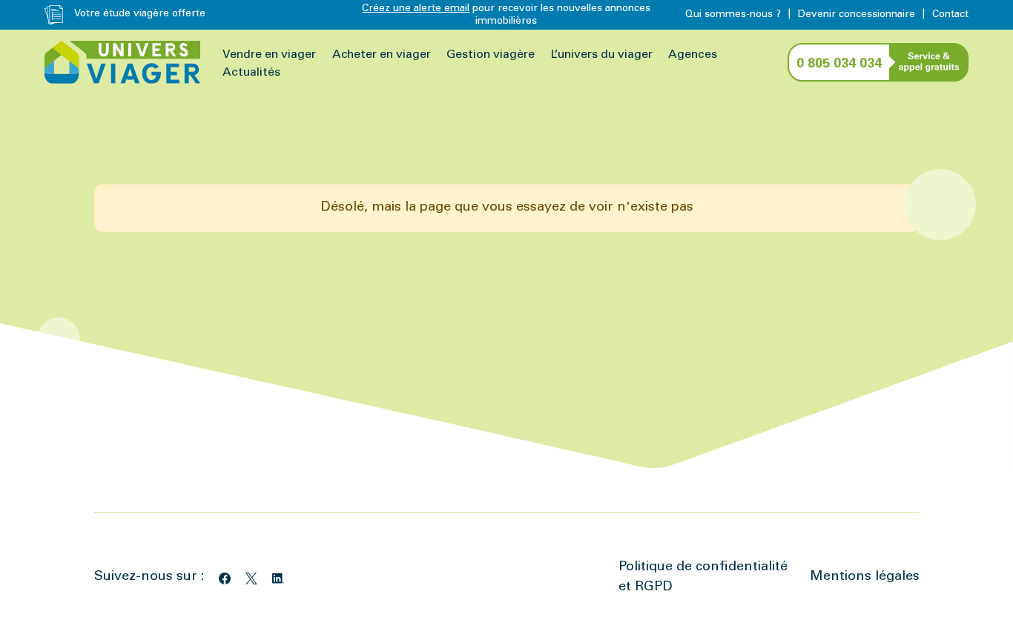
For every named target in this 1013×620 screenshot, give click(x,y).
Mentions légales (865, 577)
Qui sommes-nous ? (733, 15)
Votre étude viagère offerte (139, 14)
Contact (950, 15)
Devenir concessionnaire (856, 15)
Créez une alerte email (415, 9)
